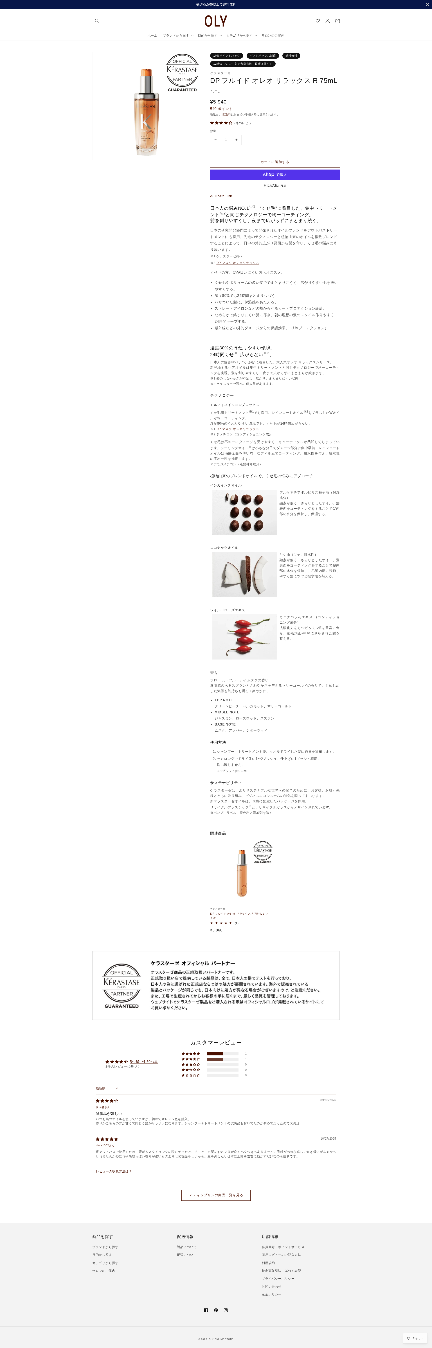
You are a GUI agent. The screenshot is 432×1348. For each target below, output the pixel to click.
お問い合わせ (271, 1286)
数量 (213, 131)
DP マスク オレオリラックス (237, 263)
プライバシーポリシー (278, 1278)
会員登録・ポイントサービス (283, 1247)
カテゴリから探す (105, 1263)
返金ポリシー (271, 1294)
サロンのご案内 (103, 1271)
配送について (187, 1255)
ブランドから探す (105, 1247)
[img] (107, 1101)
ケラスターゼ (220, 73)
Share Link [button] (223, 196)
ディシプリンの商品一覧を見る (218, 1195)
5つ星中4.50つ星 (144, 1062)
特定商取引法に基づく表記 (281, 1271)
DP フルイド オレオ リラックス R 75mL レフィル (239, 915)
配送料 (227, 114)
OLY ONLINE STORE (221, 1339)
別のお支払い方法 (275, 185)
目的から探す (102, 1255)
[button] (97, 21)
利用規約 (268, 1263)
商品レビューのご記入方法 (281, 1255)
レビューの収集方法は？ (114, 1171)
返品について (187, 1247)
